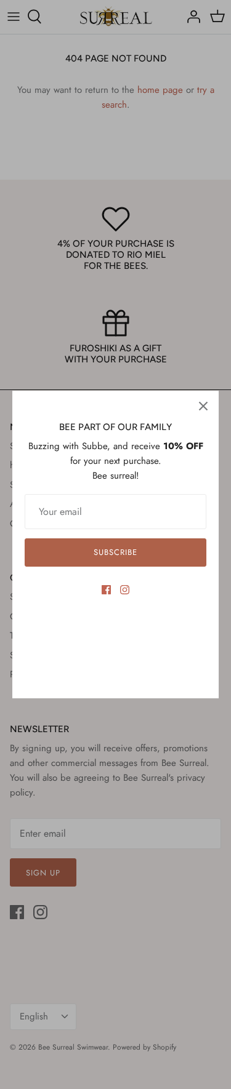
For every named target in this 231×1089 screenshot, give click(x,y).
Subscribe (115, 552)
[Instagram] (124, 589)
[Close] (203, 406)
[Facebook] (106, 589)
